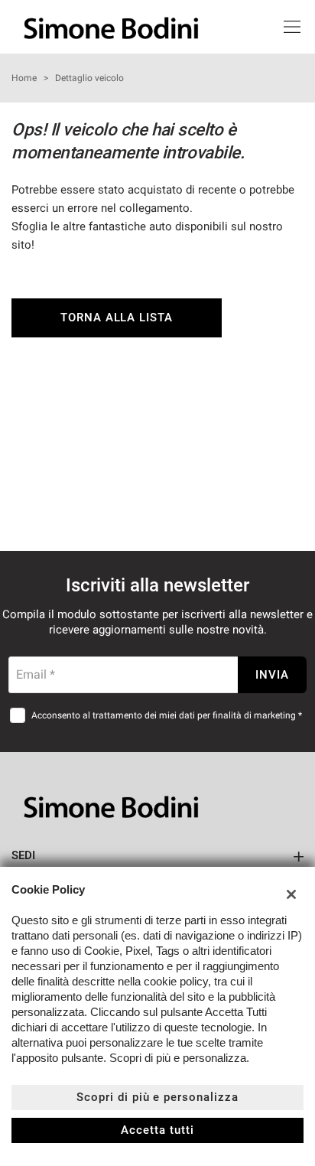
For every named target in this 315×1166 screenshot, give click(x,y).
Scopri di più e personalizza (157, 1097)
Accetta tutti (157, 1130)
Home (24, 78)
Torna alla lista (116, 317)
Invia (272, 675)
